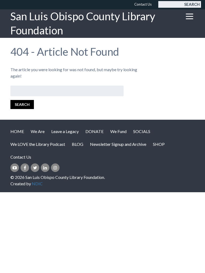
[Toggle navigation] (189, 16)
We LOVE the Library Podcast (37, 144)
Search (192, 4)
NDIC (37, 183)
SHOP (159, 144)
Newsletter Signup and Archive (118, 144)
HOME (17, 131)
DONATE (94, 131)
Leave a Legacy (65, 131)
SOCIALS (141, 131)
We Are (38, 131)
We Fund (118, 131)
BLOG (77, 144)
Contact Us (143, 4)
